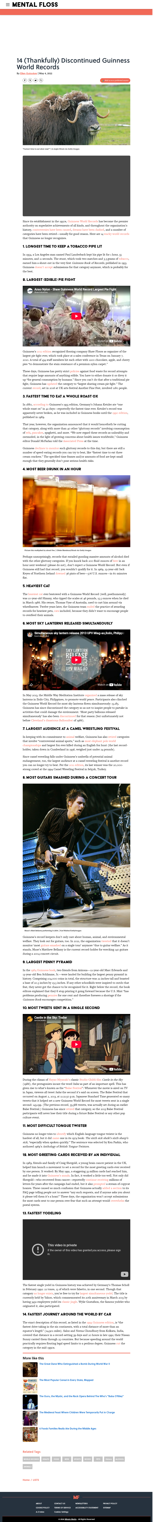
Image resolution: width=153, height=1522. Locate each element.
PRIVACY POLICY (110, 1503)
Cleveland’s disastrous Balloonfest (52, 720)
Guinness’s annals (59, 1175)
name (55, 1138)
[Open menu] (8, 4)
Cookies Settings (61, 1511)
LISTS (36, 1480)
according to (41, 404)
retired (112, 737)
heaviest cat (35, 594)
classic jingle (69, 1302)
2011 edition (44, 351)
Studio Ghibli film (90, 1080)
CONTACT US (59, 1503)
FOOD (56, 1459)
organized (91, 695)
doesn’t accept (44, 267)
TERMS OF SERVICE (62, 1507)
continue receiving (97, 1180)
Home (26, 1480)
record (36, 388)
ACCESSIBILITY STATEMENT (86, 1507)
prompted (99, 1184)
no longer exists (43, 1293)
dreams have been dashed (88, 230)
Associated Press (73, 441)
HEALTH (46, 1459)
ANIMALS (28, 1466)
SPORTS (77, 1459)
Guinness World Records (83, 221)
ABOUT (39, 1503)
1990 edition (119, 413)
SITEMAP (107, 1507)
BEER (67, 1459)
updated (52, 384)
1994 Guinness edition (100, 1322)
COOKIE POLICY (42, 1507)
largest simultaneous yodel (96, 1293)
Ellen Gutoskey (28, 73)
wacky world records (116, 234)
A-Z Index (40, 1511)
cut (118, 1343)
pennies (52, 995)
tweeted (106, 941)
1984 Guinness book (43, 970)
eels (28, 433)
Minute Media (70, 1519)
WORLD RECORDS (31, 1459)
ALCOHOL (119, 1459)
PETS (98, 1459)
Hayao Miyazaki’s (59, 1080)
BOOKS (88, 1459)
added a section (112, 1188)
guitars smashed (51, 945)
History (109, 1459)
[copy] (41, 80)
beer (115, 561)
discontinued (68, 716)
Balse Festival (73, 1088)
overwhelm (117, 1201)
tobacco (123, 259)
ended (91, 607)
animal (70, 737)
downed (60, 573)
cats (56, 611)
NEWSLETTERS (81, 1503)
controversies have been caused (52, 230)
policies (74, 371)
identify (61, 1134)
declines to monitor (47, 448)
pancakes (37, 433)
